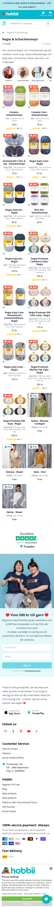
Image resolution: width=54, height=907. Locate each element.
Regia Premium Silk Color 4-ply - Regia (40, 314)
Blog (4, 789)
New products (9, 793)
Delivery (6, 753)
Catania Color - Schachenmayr (39, 113)
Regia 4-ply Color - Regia (40, 162)
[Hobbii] (10, 13)
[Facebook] (13, 731)
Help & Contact (10, 748)
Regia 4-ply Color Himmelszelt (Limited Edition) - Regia (14, 316)
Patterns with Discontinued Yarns (19, 802)
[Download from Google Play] (37, 712)
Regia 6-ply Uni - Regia (14, 260)
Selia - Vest (40, 471)
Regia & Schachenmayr (17, 32)
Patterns (8, 80)
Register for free (11, 784)
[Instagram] (5, 731)
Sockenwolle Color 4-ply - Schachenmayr (14, 162)
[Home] (3, 32)
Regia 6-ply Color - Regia (14, 368)
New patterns (9, 797)
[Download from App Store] (13, 712)
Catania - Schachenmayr (14, 113)
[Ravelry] (36, 731)
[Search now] (48, 23)
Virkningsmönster (38, 80)
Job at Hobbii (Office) (13, 757)
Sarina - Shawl (14, 512)
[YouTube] (28, 731)
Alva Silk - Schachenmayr (40, 211)
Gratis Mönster (23, 80)
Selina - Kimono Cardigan (39, 422)
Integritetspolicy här (33, 671)
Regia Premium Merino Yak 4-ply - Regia (40, 369)
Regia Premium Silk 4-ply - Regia (14, 422)
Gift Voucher (8, 806)
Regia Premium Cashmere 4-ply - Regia (39, 261)
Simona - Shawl (14, 471)
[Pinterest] (21, 731)
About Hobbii (9, 811)
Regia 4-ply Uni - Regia (14, 211)
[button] (50, 13)
